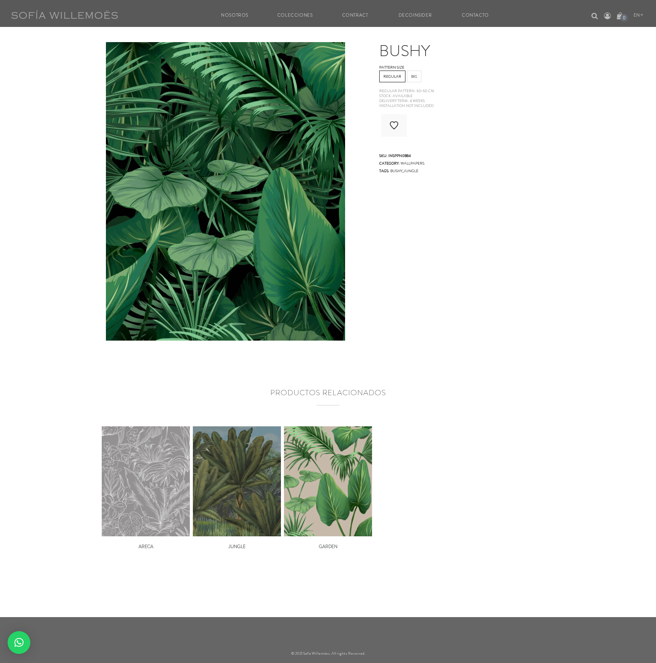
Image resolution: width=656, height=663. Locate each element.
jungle (411, 171)
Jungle (237, 546)
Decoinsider (415, 15)
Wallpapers (412, 163)
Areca (146, 546)
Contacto (475, 15)
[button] (19, 642)
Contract (355, 15)
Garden (328, 546)
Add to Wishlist (394, 125)
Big (414, 76)
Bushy (396, 171)
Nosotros (234, 15)
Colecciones (295, 15)
